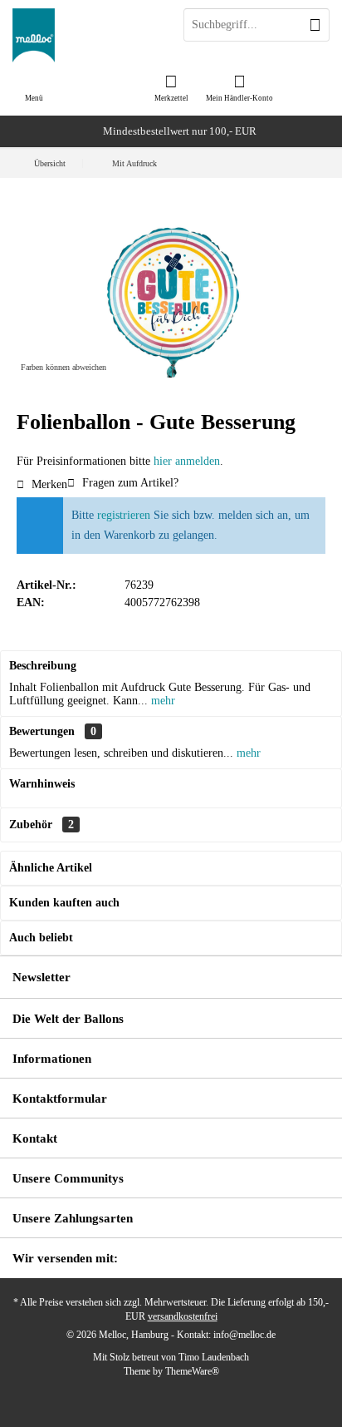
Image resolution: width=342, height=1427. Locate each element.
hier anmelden (187, 461)
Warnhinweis (42, 784)
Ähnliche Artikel (50, 868)
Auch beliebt (41, 937)
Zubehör (41, 824)
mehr (161, 700)
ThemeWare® (192, 1371)
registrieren (123, 515)
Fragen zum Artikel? (128, 482)
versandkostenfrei (182, 1316)
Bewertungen (42, 731)
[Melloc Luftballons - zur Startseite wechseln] (85, 35)
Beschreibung (42, 665)
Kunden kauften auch (64, 902)
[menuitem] (171, 87)
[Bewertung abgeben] (171, 444)
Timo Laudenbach (213, 1357)
